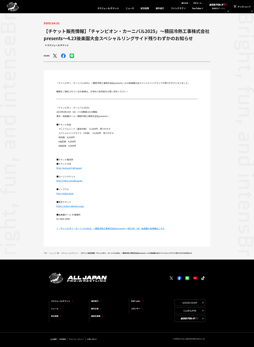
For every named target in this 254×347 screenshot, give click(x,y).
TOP (45, 253)
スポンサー (135, 308)
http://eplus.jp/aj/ (65, 193)
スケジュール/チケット (108, 8)
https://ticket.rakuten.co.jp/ (70, 206)
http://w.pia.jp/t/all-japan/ (69, 168)
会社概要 (53, 339)
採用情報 (62, 339)
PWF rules (135, 301)
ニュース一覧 (54, 253)
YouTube (196, 8)
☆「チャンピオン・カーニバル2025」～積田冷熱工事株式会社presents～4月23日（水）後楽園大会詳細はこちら (110, 228)
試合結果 (145, 8)
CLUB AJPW (189, 310)
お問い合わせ (92, 339)
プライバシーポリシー (76, 339)
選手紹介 (160, 8)
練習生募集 (95, 316)
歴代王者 (95, 308)
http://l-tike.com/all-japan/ (69, 180)
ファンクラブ (177, 8)
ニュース (130, 8)
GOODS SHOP (189, 302)
